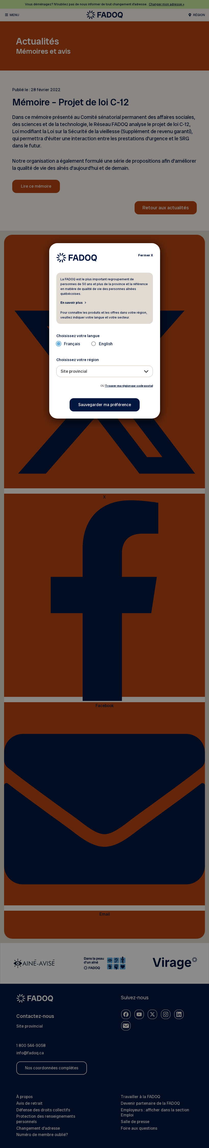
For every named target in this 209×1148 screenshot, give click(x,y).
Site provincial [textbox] (74, 371)
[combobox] (104, 371)
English (106, 344)
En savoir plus (71, 302)
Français (72, 344)
